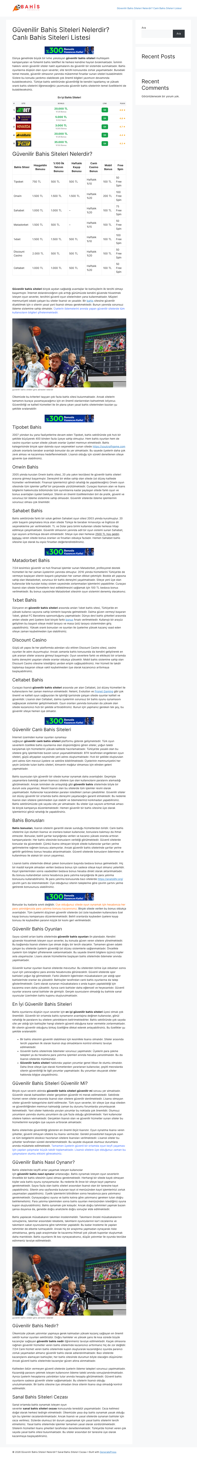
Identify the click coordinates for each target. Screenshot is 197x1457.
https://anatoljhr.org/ (110, 879)
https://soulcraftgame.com (109, 446)
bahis (90, 300)
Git (104, 110)
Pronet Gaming (104, 691)
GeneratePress (108, 1452)
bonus (69, 619)
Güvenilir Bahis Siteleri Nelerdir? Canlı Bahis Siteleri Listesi (149, 8)
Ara (144, 27)
